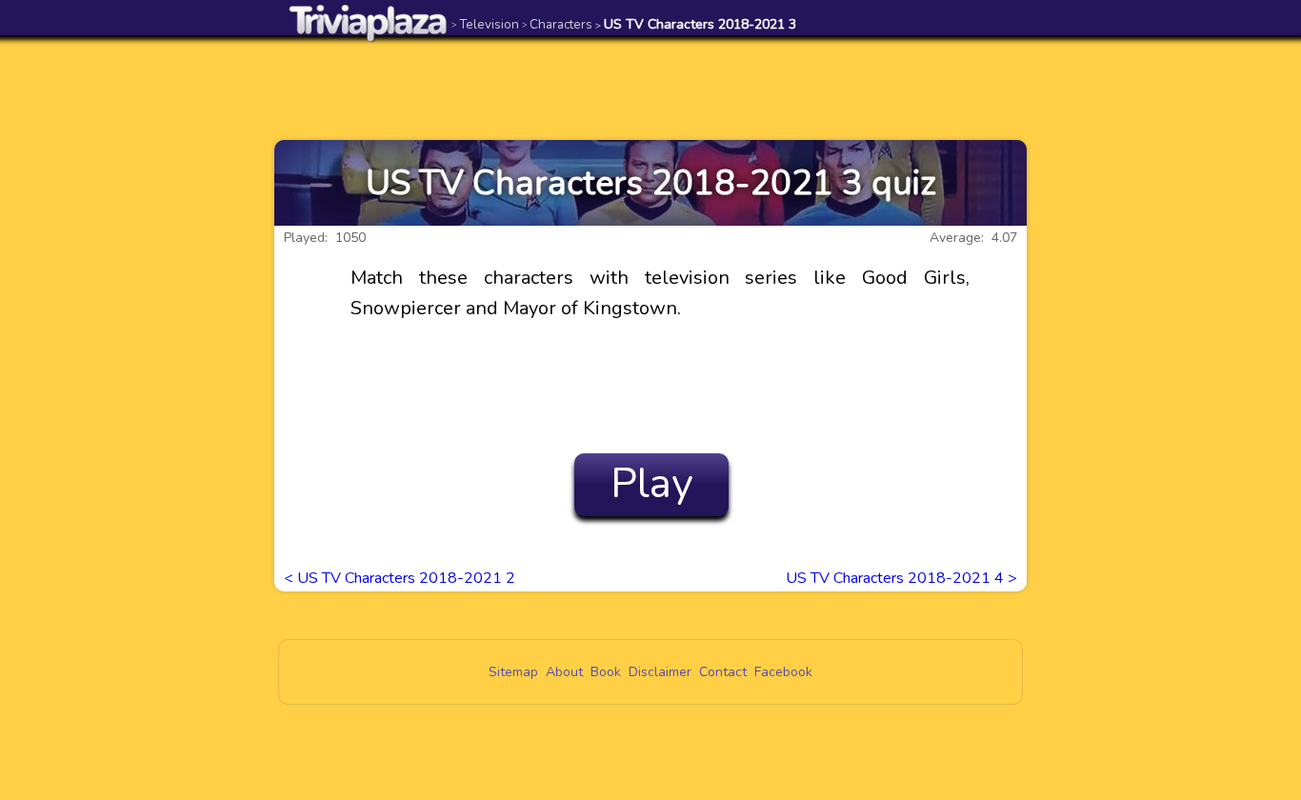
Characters (557, 24)
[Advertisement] (650, 87)
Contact (723, 672)
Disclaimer (660, 672)
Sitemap (513, 672)
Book (605, 672)
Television (485, 24)
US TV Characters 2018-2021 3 (695, 24)
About (564, 672)
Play (651, 483)
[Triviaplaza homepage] (369, 22)
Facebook (783, 672)
